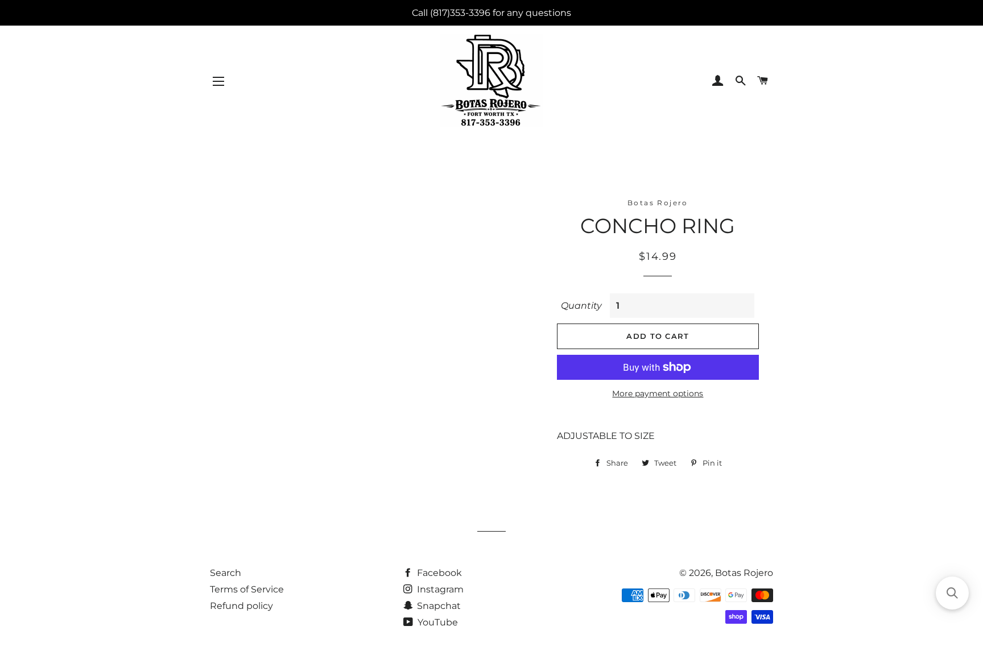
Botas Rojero (744, 572)
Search (225, 572)
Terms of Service (247, 589)
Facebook (438, 572)
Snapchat (438, 605)
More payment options (657, 393)
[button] (952, 593)
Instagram (439, 589)
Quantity (581, 305)
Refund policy (241, 605)
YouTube (436, 622)
